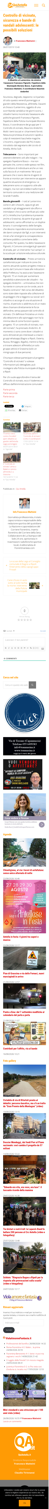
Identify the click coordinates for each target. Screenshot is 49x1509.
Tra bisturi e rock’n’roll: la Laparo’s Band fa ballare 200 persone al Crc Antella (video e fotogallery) (24, 1232)
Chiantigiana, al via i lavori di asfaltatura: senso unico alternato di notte (23, 872)
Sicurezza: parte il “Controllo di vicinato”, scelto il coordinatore (32, 436)
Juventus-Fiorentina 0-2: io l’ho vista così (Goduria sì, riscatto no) (24, 1368)
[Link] (30, 648)
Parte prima (9, 389)
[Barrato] (15, 648)
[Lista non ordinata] (21, 648)
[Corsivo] (8, 648)
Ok (24, 1503)
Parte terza (8, 396)
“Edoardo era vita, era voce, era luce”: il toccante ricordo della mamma (22, 1189)
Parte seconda (10, 393)
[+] (37, 648)
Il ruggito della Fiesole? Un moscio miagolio (25, 1360)
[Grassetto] (5, 648)
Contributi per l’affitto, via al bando (20, 1048)
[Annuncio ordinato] (18, 648)
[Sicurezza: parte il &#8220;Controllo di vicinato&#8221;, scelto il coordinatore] (32, 427)
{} (34, 648)
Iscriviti (9, 1330)
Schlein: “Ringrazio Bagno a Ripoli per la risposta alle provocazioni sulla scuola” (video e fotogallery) (23, 1280)
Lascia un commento (12, 1421)
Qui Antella (20, 488)
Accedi (43, 631)
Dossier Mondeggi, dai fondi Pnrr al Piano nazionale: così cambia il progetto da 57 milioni (23, 1145)
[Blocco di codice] (27, 648)
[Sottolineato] (11, 648)
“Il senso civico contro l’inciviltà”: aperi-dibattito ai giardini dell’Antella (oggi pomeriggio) (10, 438)
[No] (45, 1497)
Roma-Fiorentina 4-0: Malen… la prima (23, 1347)
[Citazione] (24, 648)
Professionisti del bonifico (17, 1343)
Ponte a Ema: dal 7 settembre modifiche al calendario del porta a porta (23, 1014)
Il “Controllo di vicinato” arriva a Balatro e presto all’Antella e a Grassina (9, 469)
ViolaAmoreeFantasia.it (18, 1338)
